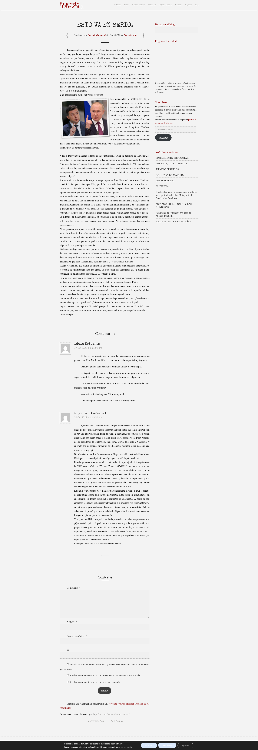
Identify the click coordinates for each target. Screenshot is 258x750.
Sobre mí (117, 4)
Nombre (72, 621)
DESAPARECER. (165, 180)
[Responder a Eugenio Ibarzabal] (150, 417)
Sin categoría (130, 34)
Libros (126, 4)
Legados (188, 4)
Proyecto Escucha (165, 4)
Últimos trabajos (138, 4)
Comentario (73, 587)
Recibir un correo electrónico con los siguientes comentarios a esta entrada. (105, 675)
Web (69, 650)
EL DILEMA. (162, 186)
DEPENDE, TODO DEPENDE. (172, 163)
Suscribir (163, 137)
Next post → (117, 720)
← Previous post (95, 720)
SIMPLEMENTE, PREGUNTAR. (172, 157)
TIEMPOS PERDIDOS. (167, 169)
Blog (196, 4)
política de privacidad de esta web (112, 714)
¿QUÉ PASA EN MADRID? (170, 174)
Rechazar (167, 745)
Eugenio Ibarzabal (97, 34)
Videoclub (152, 4)
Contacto (178, 4)
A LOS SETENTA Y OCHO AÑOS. (174, 221)
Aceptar (149, 745)
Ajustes (185, 745)
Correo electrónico (77, 636)
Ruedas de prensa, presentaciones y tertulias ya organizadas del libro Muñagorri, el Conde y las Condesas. (176, 195)
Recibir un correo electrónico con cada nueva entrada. (95, 682)
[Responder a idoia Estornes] (150, 348)
